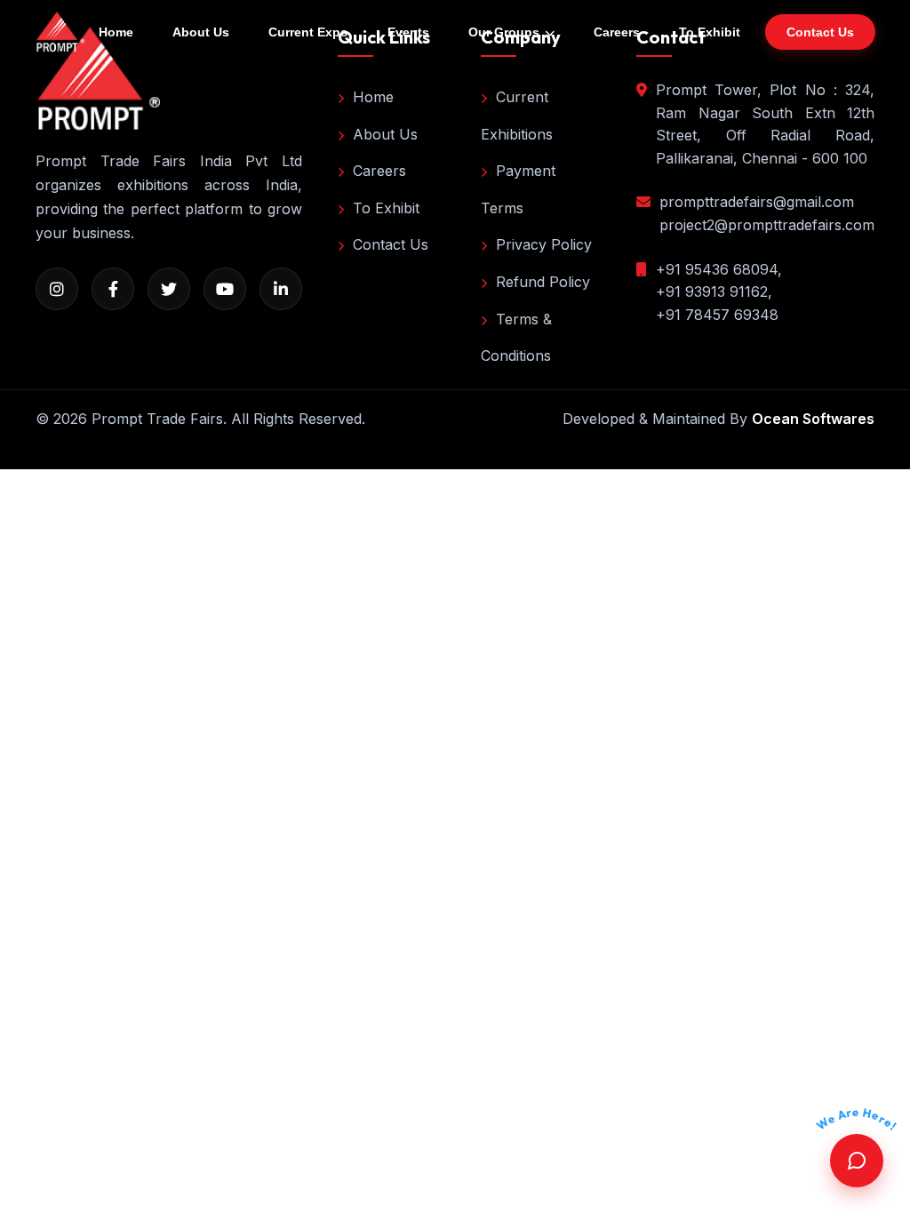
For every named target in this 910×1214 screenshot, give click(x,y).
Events (408, 32)
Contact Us (390, 244)
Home (116, 32)
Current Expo (308, 32)
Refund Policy (543, 282)
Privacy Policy (544, 244)
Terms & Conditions (516, 337)
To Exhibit (709, 32)
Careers (617, 32)
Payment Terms (518, 189)
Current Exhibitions (517, 115)
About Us (200, 32)
